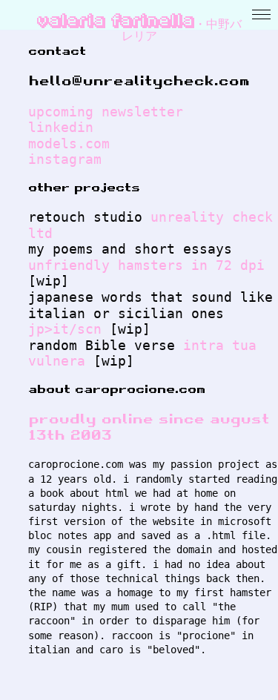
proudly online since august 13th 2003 (148, 426)
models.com (69, 143)
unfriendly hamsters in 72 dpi (146, 265)
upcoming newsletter (105, 111)
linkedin (60, 127)
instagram (65, 159)
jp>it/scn (65, 329)
